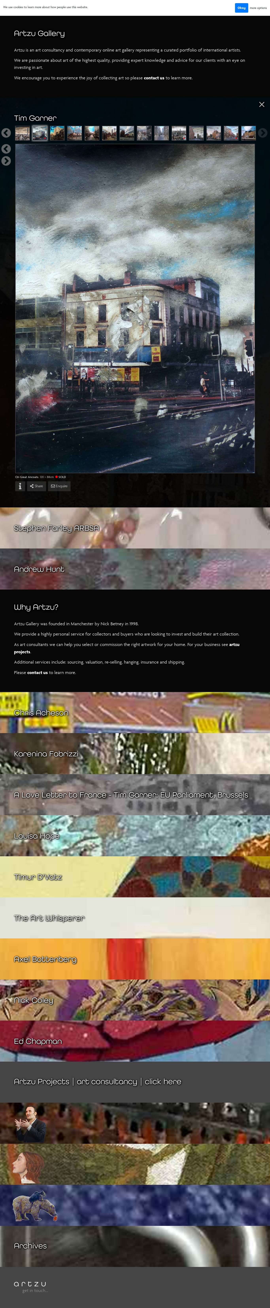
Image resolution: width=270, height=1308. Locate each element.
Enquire (61, 486)
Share (38, 486)
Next (259, 133)
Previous (11, 133)
